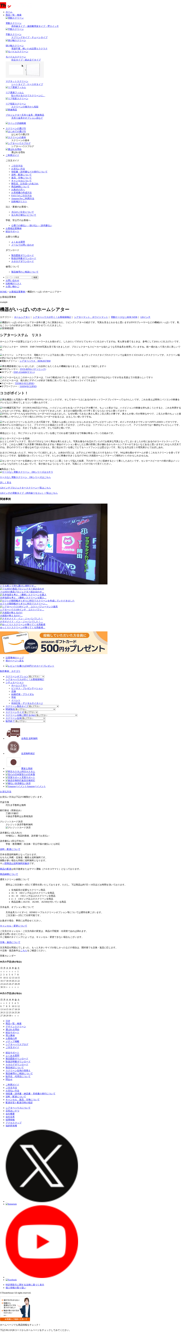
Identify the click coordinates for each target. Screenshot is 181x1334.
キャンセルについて (21, 180)
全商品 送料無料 (29, 738)
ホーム (9, 12)
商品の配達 (5, 869)
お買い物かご (12, 286)
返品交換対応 (28, 780)
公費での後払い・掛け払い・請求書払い (31, 225)
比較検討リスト (19, 201)
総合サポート (12, 231)
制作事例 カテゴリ (10, 671)
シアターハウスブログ (17, 1044)
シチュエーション (15, 682)
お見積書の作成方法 (21, 192)
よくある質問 (12, 1055)
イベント (15, 700)
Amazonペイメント (36, 786)
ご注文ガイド (12, 1047)
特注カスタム (28, 771)
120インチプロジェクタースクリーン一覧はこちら (25, 488)
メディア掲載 (12, 1041)
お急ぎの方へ (18, 189)
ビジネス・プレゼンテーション (27, 688)
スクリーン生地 (13, 718)
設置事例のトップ (15, 658)
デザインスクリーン (16, 1026)
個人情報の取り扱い (16, 1287)
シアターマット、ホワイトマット (91, 317)
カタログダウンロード (17, 1064)
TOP (8, 1021)
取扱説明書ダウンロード (18, 1061)
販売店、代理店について (18, 1076)
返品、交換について (21, 177)
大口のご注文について (22, 212)
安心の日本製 (28, 774)
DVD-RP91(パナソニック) (33, 369)
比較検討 (13, 283)
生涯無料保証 (28, 753)
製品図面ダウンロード (17, 1058)
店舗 (13, 691)
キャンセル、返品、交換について (23, 1099)
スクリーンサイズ (15, 712)
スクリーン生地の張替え (18, 1070)
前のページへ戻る (15, 660)
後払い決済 (25, 783)
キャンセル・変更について (13, 926)
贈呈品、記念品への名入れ (24, 183)
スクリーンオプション (17, 676)
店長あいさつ (12, 1111)
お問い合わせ (12, 280)
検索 (35, 277)
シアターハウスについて (18, 1108)
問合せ (9, 1079)
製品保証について (15, 1067)
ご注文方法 (17, 166)
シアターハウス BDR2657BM (35, 361)
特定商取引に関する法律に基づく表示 (25, 1284)
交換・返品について (10, 942)
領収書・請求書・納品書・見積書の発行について (30, 1093)
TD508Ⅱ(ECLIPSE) (24, 383)
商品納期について (20, 186)
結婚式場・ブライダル (22, 694)
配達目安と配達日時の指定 (19, 1102)
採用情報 (10, 1120)
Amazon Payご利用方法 (22, 198)
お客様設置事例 (13, 228)
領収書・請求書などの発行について (29, 172)
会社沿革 (10, 1117)
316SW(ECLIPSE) (28, 386)
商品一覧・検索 (13, 1023)
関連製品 (10, 709)
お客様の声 (11, 1038)
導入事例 (10, 1035)
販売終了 (10, 721)
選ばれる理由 (12, 1029)
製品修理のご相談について (19, 1073)
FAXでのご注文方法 (21, 195)
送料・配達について (21, 174)
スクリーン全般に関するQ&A (21, 715)
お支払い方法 (18, 169)
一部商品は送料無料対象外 (15, 863)
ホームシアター (22, 317)
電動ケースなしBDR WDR (124, 317)
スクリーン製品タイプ (17, 706)
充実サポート (28, 777)
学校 (13, 697)
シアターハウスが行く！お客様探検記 (52, 317)
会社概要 (10, 1114)
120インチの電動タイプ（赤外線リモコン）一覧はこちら (29, 493)
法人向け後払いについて (23, 215)
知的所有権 (11, 1125)
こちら (23, 950)
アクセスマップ (13, 1123)
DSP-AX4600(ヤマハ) (24, 372)
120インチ (145, 317)
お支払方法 (5, 791)
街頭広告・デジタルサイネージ (27, 703)
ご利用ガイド (12, 155)
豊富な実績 (27, 768)
